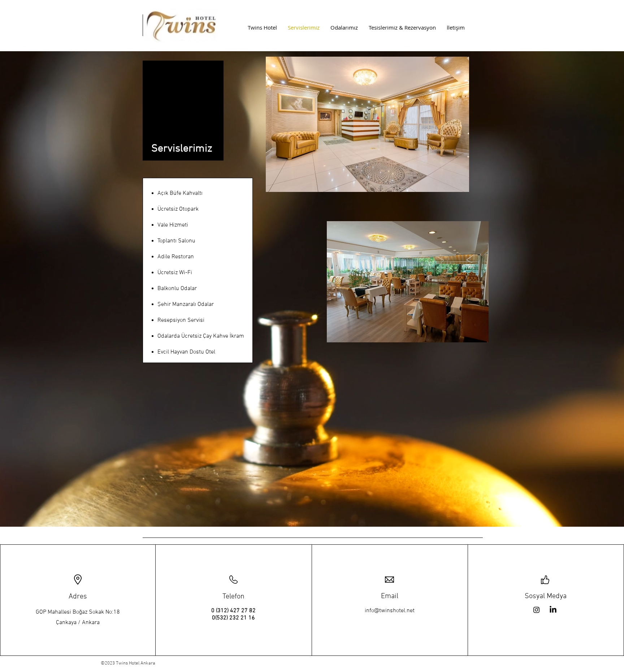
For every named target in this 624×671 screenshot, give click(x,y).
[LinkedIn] (553, 610)
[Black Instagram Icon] (536, 610)
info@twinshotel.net (390, 610)
